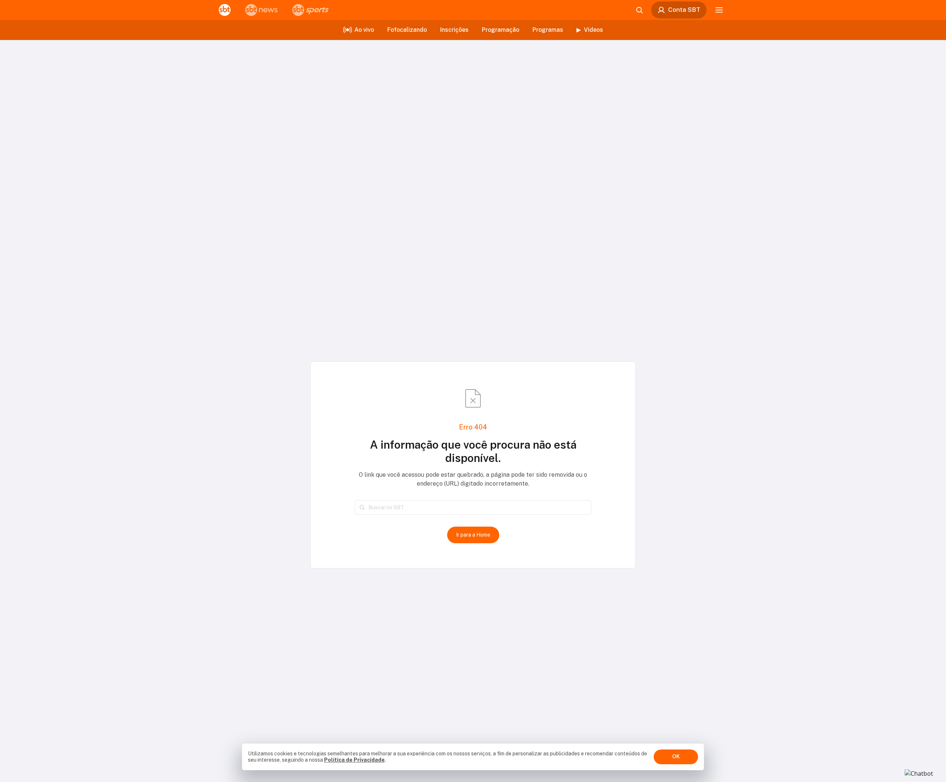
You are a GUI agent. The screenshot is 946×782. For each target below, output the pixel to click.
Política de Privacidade (354, 760)
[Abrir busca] (639, 10)
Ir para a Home (473, 535)
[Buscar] (362, 507)
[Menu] (719, 10)
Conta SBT (684, 9)
